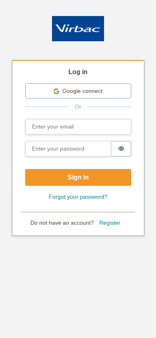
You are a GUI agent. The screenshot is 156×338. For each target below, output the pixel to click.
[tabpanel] (78, 148)
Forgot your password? (78, 196)
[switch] (121, 149)
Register (109, 222)
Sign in (78, 177)
